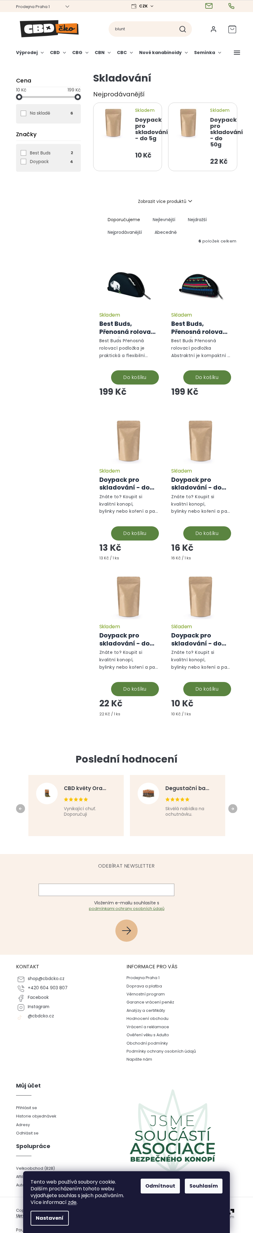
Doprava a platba (144, 986)
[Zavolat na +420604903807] (232, 6)
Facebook (38, 997)
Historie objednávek (36, 1116)
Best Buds (51, 153)
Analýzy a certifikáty (145, 1010)
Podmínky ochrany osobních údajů (161, 1051)
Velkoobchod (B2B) (35, 1168)
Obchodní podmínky (147, 1043)
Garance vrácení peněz (150, 1002)
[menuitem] (31, 55)
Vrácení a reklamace (147, 1026)
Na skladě (51, 113)
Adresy (23, 1124)
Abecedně (166, 232)
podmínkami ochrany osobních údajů (126, 908)
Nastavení (50, 1218)
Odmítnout (160, 1185)
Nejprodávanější (125, 232)
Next (233, 808)
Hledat (185, 29)
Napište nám (139, 1059)
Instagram (38, 1007)
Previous (21, 808)
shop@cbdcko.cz (46, 979)
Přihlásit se (129, 930)
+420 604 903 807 (48, 988)
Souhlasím (203, 1185)
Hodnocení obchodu (147, 1018)
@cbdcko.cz (41, 1016)
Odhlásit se (27, 1133)
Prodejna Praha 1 (33, 7)
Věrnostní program (145, 994)
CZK (144, 6)
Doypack (51, 161)
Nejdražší (197, 220)
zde (72, 1202)
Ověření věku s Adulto (147, 1034)
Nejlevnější (164, 220)
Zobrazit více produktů (162, 201)
